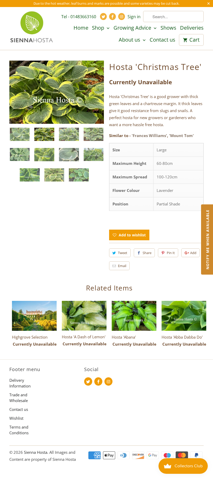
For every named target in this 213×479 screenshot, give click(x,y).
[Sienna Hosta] (31, 27)
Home (81, 28)
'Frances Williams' (149, 135)
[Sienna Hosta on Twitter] (103, 16)
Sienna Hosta (35, 452)
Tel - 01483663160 (78, 17)
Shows (168, 28)
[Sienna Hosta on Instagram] (121, 16)
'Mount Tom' (181, 135)
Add (193, 252)
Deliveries (192, 28)
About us (130, 40)
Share (147, 252)
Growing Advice (133, 28)
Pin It (171, 252)
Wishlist (16, 418)
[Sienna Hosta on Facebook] (112, 16)
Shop (98, 28)
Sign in (134, 17)
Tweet (122, 252)
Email (122, 265)
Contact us (162, 40)
